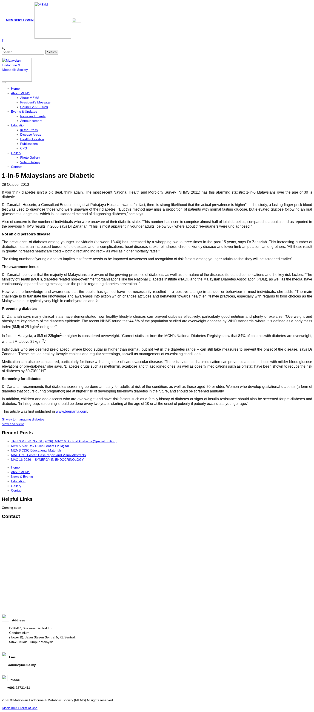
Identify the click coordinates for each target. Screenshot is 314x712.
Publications (29, 144)
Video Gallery (30, 162)
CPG (23, 148)
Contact (16, 167)
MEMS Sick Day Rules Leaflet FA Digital (40, 446)
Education (18, 125)
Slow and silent (13, 424)
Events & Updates (24, 111)
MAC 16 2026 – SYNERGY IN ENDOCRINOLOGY (47, 459)
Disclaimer (10, 708)
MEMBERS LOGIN (20, 20)
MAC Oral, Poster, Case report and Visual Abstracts (48, 455)
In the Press (29, 130)
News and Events (33, 116)
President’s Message (35, 102)
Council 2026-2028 (34, 107)
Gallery (16, 153)
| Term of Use (27, 708)
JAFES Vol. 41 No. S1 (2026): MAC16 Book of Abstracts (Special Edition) (64, 441)
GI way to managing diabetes (23, 419)
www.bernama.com (71, 411)
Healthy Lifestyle (32, 139)
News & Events (22, 476)
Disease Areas (30, 134)
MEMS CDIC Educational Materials (36, 450)
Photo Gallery (30, 157)
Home (15, 88)
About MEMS (20, 93)
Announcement (31, 121)
